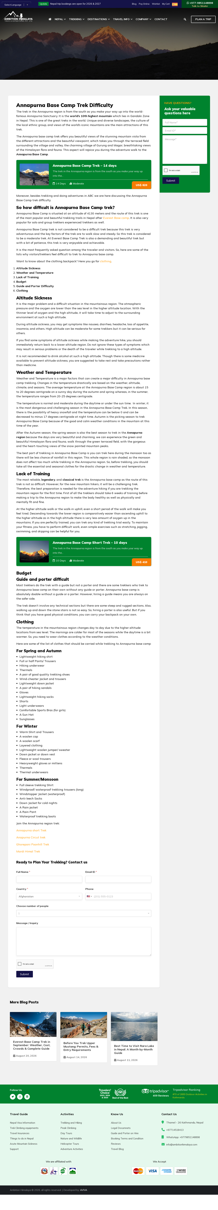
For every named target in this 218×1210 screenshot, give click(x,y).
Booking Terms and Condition (127, 1138)
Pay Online (144, 4)
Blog (134, 4)
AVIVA (83, 1190)
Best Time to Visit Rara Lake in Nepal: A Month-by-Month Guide (134, 1049)
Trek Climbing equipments (24, 1127)
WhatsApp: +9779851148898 (183, 1137)
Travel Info (121, 19)
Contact (160, 19)
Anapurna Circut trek (30, 837)
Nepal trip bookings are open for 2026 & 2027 (75, 3)
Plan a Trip (203, 19)
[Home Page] (50, 19)
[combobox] (89, 896)
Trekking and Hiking (71, 1122)
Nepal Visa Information (22, 1122)
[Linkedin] (27, 1097)
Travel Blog (117, 1149)
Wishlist (156, 4)
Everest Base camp (116, 218)
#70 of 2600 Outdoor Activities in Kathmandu (190, 1096)
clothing (105, 261)
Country (22, 889)
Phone (89, 889)
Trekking (75, 19)
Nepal (59, 19)
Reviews (116, 1143)
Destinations (97, 19)
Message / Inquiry (27, 923)
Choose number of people (32, 906)
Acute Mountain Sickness (23, 1143)
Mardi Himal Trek (28, 851)
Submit (24, 974)
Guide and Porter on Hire (125, 1133)
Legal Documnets (121, 1127)
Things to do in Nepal (22, 1138)
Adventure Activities (71, 1149)
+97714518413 (175, 1129)
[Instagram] (20, 1097)
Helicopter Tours (69, 1143)
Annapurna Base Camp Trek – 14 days (85, 165)
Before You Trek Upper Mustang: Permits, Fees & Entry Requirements (81, 1046)
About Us (116, 1122)
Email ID (91, 871)
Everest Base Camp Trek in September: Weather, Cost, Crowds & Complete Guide (31, 1045)
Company (142, 19)
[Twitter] (12, 1097)
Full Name (23, 871)
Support (14, 1149)
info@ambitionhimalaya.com (181, 1144)
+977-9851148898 (201, 4)
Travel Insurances (19, 1133)
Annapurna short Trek (31, 830)
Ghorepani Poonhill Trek (32, 844)
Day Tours (66, 1133)
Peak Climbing (68, 1127)
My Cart (166, 4)
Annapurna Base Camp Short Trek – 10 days (90, 542)
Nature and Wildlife (71, 1138)
